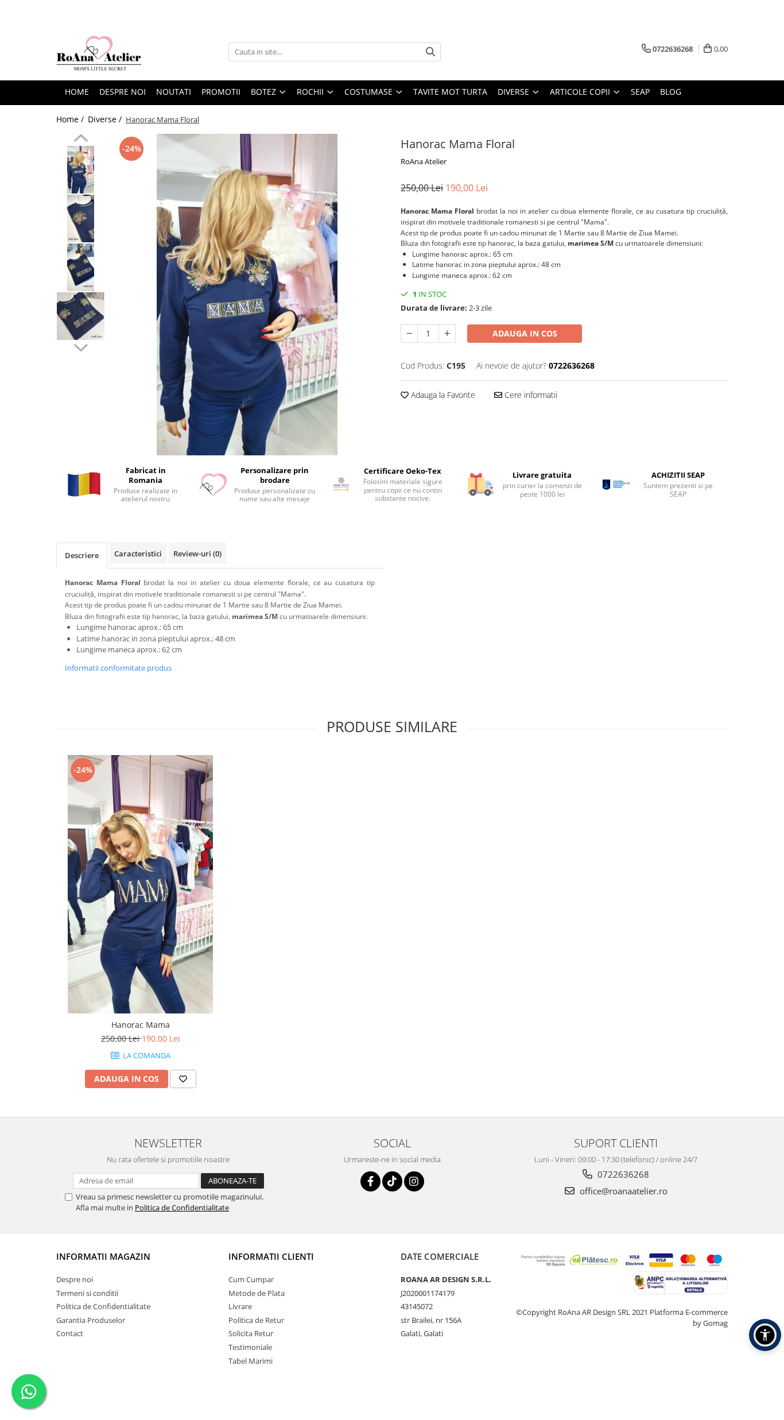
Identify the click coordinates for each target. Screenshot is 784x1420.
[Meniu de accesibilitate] (765, 1335)
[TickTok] (392, 1181)
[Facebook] (370, 1181)
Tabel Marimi (250, 1361)
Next (80, 346)
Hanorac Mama (140, 1024)
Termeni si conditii (87, 1293)
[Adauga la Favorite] (183, 1079)
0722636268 (622, 1174)
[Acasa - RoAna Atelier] (113, 52)
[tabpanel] (247, 294)
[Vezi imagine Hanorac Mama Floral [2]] (80, 267)
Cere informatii (529, 394)
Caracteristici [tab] (138, 553)
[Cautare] (430, 51)
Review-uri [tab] (197, 553)
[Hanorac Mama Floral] (247, 294)
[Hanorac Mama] (140, 884)
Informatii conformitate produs (118, 668)
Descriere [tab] (82, 555)
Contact (69, 1333)
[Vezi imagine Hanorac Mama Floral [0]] (80, 170)
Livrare (240, 1306)
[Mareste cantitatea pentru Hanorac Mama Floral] (447, 333)
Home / (71, 119)
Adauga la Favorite (442, 394)
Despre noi (74, 1279)
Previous (80, 139)
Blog (670, 91)
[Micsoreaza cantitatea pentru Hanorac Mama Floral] (409, 333)
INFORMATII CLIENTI (271, 1256)
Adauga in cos (524, 333)
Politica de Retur (256, 1320)
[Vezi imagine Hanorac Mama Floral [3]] (80, 316)
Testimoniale (250, 1347)
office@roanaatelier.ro (622, 1191)
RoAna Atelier (424, 161)
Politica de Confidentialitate (182, 1207)
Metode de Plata (256, 1293)
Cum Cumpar (251, 1279)
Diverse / (106, 119)
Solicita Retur (250, 1333)
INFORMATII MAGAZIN (103, 1256)
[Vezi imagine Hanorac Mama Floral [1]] (80, 218)
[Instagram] (414, 1181)
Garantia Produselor (90, 1320)
